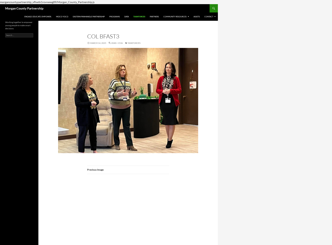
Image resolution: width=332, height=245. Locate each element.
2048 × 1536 (117, 43)
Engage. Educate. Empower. (38, 16)
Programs (114, 16)
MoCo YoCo (62, 16)
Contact (208, 16)
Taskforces (139, 16)
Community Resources (175, 16)
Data (126, 16)
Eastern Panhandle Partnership (89, 16)
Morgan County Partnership (24, 8)
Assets (196, 16)
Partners (154, 16)
